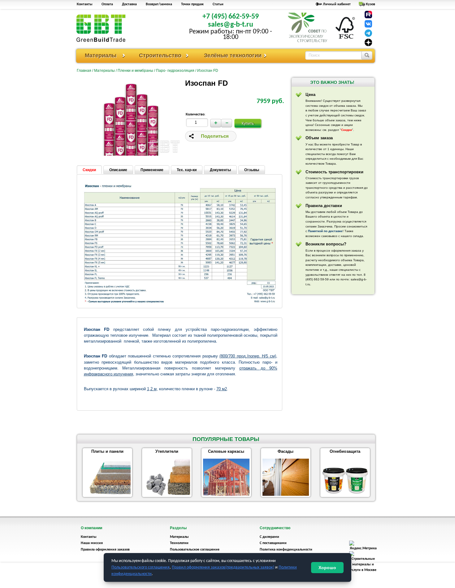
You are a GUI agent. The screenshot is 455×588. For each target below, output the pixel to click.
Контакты (85, 4)
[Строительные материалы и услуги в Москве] (363, 570)
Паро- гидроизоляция (175, 70)
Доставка (129, 4)
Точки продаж (192, 4)
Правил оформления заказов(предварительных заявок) (223, 567)
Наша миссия (92, 543)
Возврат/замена (159, 4)
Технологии (179, 543)
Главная (84, 70)
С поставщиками (273, 543)
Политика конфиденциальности (286, 549)
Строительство (160, 55)
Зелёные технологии (233, 55)
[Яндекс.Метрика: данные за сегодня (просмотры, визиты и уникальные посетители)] (363, 546)
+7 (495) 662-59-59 (230, 16)
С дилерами (269, 537)
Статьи (218, 4)
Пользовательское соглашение (194, 549)
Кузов (370, 4)
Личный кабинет (337, 4)
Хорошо (327, 567)
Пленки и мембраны (135, 70)
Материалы (100, 55)
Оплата (107, 4)
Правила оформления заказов (105, 549)
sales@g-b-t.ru (230, 24)
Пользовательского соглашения (140, 567)
